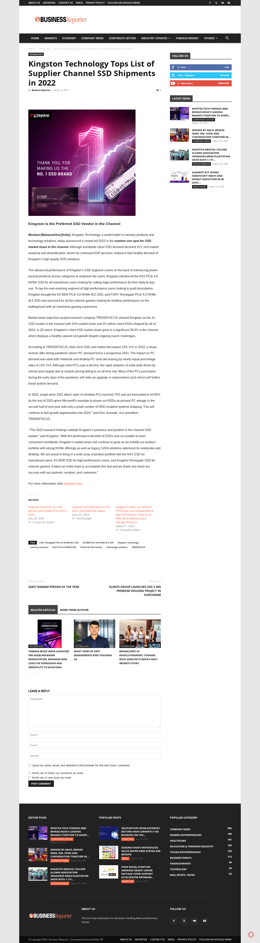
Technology (44, 48)
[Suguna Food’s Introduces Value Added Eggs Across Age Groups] (108, 852)
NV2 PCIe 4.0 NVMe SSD (64, 547)
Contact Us (65, 2)
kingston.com (73, 483)
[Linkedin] (58, 99)
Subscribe (223, 83)
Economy (69, 38)
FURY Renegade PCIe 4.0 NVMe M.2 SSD (59, 542)
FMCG (125, 858)
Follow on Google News (124, 2)
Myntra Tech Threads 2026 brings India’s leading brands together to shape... (211, 112)
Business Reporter (41, 90)
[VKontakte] (222, 3)
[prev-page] (30, 675)
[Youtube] (229, 3)
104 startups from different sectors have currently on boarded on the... (140, 831)
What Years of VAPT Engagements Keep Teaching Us (93, 655)
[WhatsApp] (49, 99)
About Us (34, 2)
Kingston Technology (128, 542)
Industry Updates (154, 38)
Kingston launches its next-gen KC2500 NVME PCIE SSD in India (47, 510)
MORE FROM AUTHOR (74, 610)
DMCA (79, 2)
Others (209, 38)
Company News (92, 38)
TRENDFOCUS (138, 547)
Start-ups (127, 839)
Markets (51, 38)
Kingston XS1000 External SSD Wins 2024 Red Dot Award (91, 509)
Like (227, 67)
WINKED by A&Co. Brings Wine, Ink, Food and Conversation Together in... (211, 133)
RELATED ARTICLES (43, 610)
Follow (224, 75)
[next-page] (36, 675)
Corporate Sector (122, 38)
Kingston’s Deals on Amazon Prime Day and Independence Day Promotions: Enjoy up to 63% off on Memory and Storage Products (135, 514)
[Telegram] (67, 99)
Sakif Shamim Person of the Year (53, 587)
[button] (227, 38)
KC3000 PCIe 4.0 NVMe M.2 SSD (98, 542)
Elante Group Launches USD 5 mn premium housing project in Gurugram (135, 591)
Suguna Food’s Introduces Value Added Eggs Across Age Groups (140, 851)
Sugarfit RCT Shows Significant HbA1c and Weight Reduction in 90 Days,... (208, 177)
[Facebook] (210, 3)
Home (35, 38)
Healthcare (199, 186)
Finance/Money (187, 38)
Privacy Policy (95, 2)
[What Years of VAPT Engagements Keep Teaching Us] (94, 633)
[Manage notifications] (251, 935)
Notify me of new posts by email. (52, 777)
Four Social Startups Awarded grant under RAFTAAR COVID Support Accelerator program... (137, 872)
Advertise (49, 2)
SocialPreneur (201, 163)
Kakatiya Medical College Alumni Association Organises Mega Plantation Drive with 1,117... (211, 154)
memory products (39, 547)
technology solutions (117, 547)
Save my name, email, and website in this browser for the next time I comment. (81, 765)
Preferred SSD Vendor (91, 547)
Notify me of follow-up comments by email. (58, 772)
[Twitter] (216, 3)
